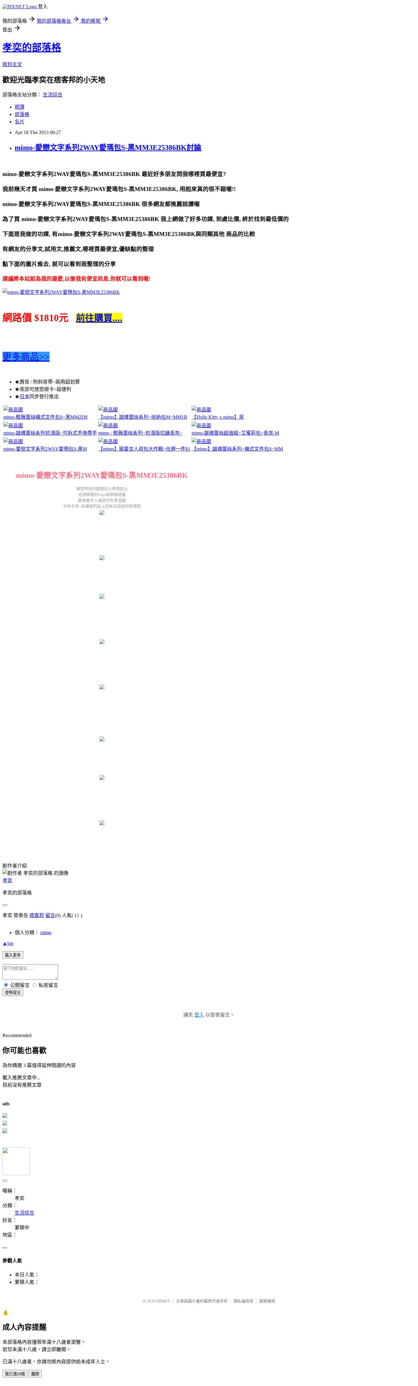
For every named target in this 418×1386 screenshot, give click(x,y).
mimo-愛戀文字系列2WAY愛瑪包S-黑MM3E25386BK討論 (108, 148)
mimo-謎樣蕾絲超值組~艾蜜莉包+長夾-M (235, 433)
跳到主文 (12, 64)
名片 (19, 121)
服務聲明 (267, 1301)
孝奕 (7, 880)
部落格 (22, 114)
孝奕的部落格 (31, 47)
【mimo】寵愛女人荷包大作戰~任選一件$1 (144, 448)
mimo (45, 932)
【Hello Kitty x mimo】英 (218, 417)
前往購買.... (99, 318)
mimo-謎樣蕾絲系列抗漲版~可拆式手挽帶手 (50, 433)
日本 (24, 396)
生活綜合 (52, 94)
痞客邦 (36, 915)
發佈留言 (13, 992)
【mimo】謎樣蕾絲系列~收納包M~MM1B (142, 417)
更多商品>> (26, 357)
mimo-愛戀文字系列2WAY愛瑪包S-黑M (45, 448)
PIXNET (163, 1301)
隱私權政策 (243, 1301)
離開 (35, 1374)
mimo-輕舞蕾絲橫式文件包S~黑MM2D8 (45, 417)
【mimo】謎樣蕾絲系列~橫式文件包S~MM (237, 448)
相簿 (19, 107)
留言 (50, 915)
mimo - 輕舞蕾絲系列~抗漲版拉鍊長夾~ (140, 433)
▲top (7, 943)
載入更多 (13, 955)
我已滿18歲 (15, 1374)
